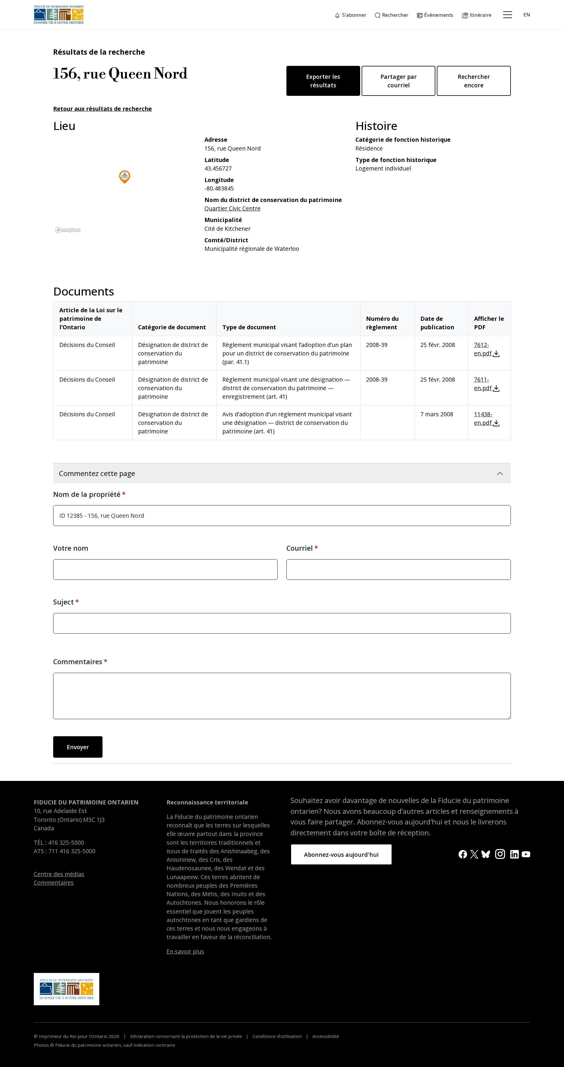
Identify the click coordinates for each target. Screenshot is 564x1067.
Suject (63, 602)
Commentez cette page (97, 473)
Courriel (299, 548)
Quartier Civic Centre (232, 208)
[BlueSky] (485, 854)
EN (526, 14)
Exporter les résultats (323, 81)
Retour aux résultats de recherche (102, 109)
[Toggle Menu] (507, 14)
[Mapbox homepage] (68, 230)
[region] (124, 185)
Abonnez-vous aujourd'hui (341, 855)
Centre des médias (59, 874)
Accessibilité (325, 1036)
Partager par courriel (398, 81)
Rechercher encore (474, 81)
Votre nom (70, 548)
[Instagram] (500, 853)
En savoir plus (185, 951)
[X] (474, 854)
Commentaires (77, 661)
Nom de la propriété (86, 494)
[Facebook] (463, 854)
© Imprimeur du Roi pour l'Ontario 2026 (77, 1036)
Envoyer (78, 747)
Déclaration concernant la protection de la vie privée (186, 1036)
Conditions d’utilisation (277, 1036)
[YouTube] (526, 854)
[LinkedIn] (514, 854)
